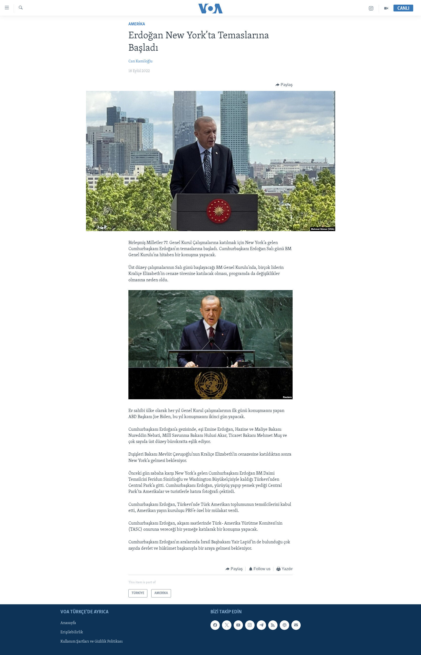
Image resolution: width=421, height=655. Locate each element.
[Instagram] (371, 8)
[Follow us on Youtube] (238, 625)
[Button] (284, 85)
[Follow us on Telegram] (261, 625)
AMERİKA (136, 24)
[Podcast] (284, 625)
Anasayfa (68, 623)
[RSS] (272, 625)
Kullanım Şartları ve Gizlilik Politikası (91, 642)
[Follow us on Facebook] (215, 625)
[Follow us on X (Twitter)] (226, 625)
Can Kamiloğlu (140, 61)
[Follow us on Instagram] (249, 625)
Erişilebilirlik (71, 633)
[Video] (386, 8)
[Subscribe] (296, 625)
